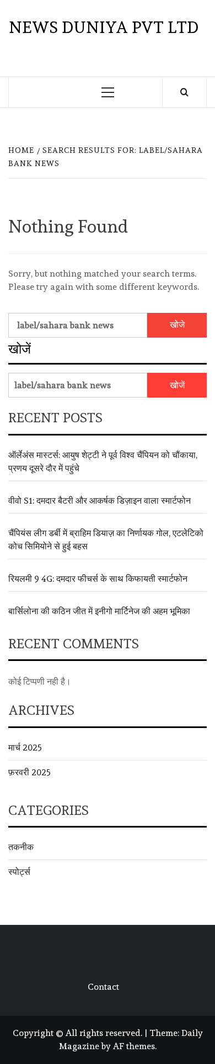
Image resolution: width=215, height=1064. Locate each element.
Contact (103, 987)
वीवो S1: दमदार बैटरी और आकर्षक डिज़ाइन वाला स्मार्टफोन (99, 500)
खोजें (19, 348)
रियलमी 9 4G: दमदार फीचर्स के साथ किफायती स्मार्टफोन (97, 579)
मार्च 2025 (25, 747)
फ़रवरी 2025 (29, 772)
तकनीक (21, 847)
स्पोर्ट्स (19, 872)
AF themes (134, 1046)
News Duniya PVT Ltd (103, 27)
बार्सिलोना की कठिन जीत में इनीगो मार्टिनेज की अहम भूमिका (99, 611)
